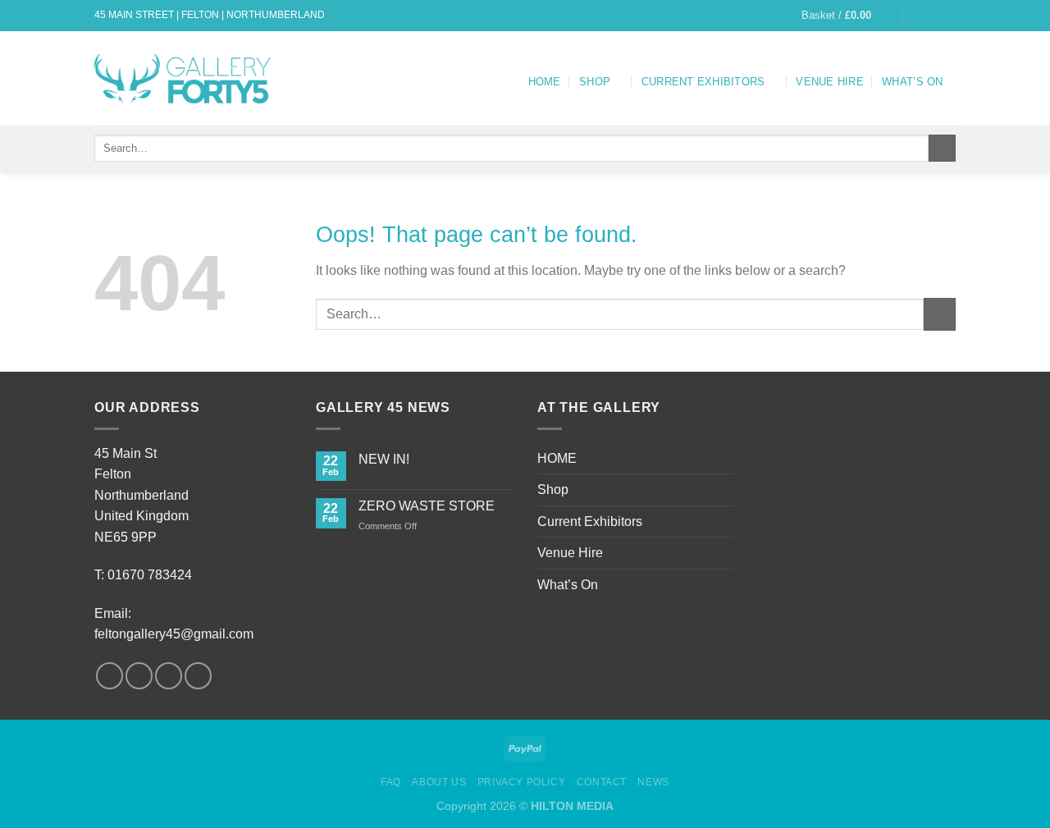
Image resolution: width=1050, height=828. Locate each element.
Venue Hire (830, 81)
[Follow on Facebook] (916, 15)
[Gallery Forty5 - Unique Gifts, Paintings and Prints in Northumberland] (185, 78)
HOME (544, 81)
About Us (439, 782)
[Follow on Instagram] (932, 15)
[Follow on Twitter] (947, 15)
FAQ (391, 782)
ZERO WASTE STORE (426, 506)
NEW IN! (383, 459)
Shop (594, 81)
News (653, 782)
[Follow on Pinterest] (198, 675)
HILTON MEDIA (572, 805)
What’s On (912, 81)
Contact (602, 782)
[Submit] (942, 148)
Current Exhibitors (703, 81)
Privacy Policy (521, 782)
